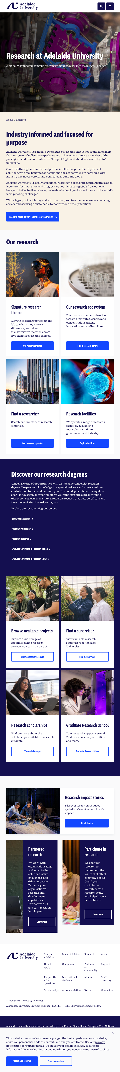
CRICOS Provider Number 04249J (83, 1006)
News (87, 990)
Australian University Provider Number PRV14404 (33, 1006)
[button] (113, 1033)
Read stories (87, 823)
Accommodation (71, 990)
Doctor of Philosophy (21, 519)
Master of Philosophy (21, 529)
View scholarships (32, 751)
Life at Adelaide (71, 954)
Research (89, 954)
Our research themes (32, 345)
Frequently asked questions (50, 980)
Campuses (68, 964)
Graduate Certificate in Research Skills (29, 558)
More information (56, 1061)
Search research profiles (32, 443)
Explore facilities (87, 443)
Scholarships (51, 990)
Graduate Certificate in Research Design (30, 548)
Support (105, 964)
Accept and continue (22, 1061)
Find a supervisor (87, 657)
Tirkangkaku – (24, 1000)
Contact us (107, 990)
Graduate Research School (87, 751)
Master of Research (20, 539)
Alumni (88, 977)
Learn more (42, 921)
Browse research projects (32, 657)
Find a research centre (88, 345)
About (104, 954)
